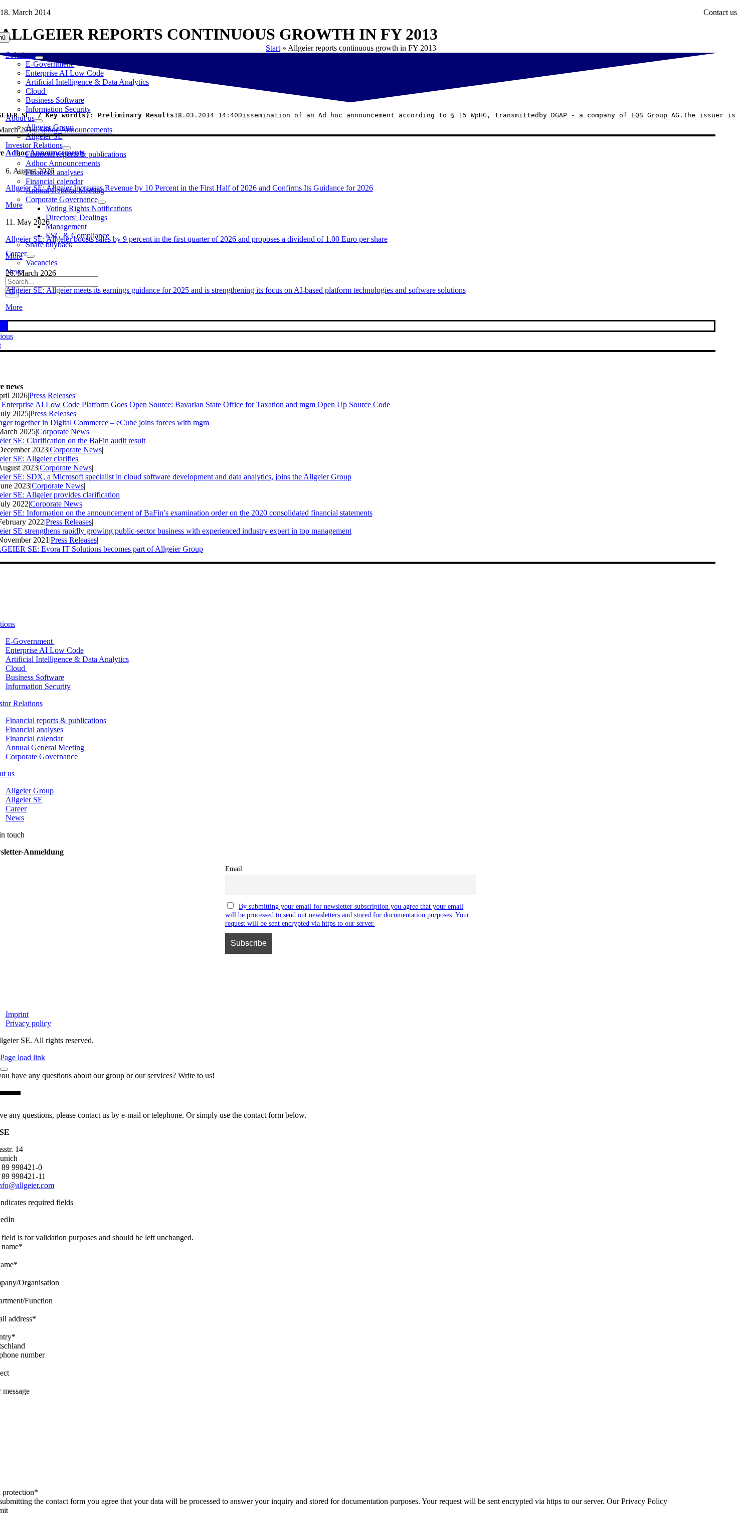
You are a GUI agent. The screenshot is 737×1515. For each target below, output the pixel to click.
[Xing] (3, 325)
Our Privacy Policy (637, 1501)
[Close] (4, 1069)
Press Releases (52, 395)
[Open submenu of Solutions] (39, 57)
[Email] (6, 325)
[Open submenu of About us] (39, 120)
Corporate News (63, 431)
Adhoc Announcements (75, 129)
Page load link (22, 1057)
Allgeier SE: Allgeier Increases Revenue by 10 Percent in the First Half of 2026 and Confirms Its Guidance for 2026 (189, 188)
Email (233, 869)
